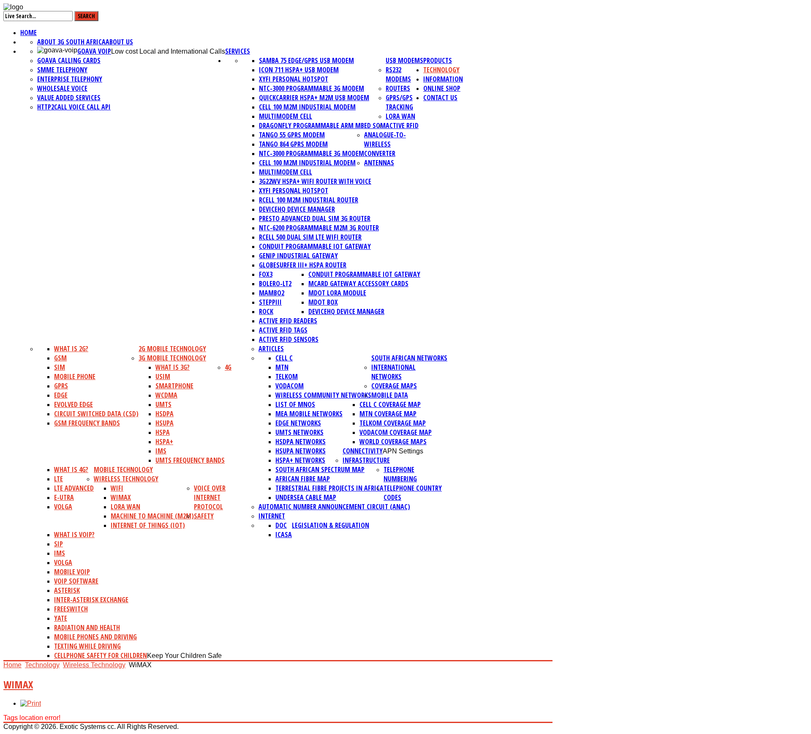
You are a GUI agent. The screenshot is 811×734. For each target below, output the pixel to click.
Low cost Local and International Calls (168, 51)
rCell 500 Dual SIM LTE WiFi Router (310, 237)
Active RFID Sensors (288, 339)
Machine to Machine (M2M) (152, 516)
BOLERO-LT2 (275, 283)
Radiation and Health (87, 627)
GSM (60, 358)
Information (443, 79)
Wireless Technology (126, 478)
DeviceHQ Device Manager (297, 209)
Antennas (379, 162)
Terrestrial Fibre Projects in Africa (329, 488)
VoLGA (63, 506)
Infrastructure (366, 460)
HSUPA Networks (300, 451)
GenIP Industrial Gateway (298, 255)
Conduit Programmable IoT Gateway (315, 246)
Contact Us (440, 97)
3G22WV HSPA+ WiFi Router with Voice (315, 181)
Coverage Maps (394, 385)
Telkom (286, 376)
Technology (441, 69)
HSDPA (164, 413)
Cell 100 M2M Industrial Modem (307, 107)
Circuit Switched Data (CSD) (96, 413)
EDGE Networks (298, 423)
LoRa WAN (400, 116)
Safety (204, 516)
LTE (58, 478)
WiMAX (121, 497)
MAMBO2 (271, 292)
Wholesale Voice (62, 88)
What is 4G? (71, 469)
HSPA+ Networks (300, 460)
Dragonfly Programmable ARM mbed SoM (322, 125)
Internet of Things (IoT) (148, 525)
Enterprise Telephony (69, 79)
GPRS (61, 385)
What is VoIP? (74, 534)
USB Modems (404, 60)
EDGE (61, 395)
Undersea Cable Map (305, 497)
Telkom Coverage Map (392, 423)
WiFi (117, 488)
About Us (119, 41)
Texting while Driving (87, 646)
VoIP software (76, 581)
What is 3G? (172, 367)
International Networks (393, 372)
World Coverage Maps (393, 441)
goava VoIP (94, 51)
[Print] (30, 703)
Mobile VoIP (72, 571)
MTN (281, 367)
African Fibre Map (302, 478)
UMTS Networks (299, 432)
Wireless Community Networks (323, 395)
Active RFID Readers (288, 320)
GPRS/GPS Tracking (399, 102)
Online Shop (441, 88)
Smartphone (174, 385)
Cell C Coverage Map (390, 404)
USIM (162, 376)
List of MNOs (295, 404)
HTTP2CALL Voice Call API (74, 107)
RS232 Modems (398, 74)
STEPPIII (270, 302)
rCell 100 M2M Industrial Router (308, 200)
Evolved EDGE (73, 404)
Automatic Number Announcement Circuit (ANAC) (334, 506)
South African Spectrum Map (320, 469)
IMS (160, 451)
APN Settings (403, 451)
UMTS (163, 404)
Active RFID (402, 125)
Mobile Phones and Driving (95, 636)
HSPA (162, 432)
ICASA (283, 534)
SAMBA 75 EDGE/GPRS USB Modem (306, 60)
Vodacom (289, 385)
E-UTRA (64, 497)
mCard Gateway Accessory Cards (358, 283)
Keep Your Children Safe (184, 655)
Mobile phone (74, 376)
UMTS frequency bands (190, 460)
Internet (272, 516)
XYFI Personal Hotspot (293, 79)
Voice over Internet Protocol (210, 497)
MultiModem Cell (285, 116)
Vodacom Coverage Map (395, 432)
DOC (281, 525)
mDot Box (323, 302)
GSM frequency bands (87, 423)
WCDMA (166, 395)
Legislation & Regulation (330, 525)
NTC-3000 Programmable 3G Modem (311, 88)
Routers (398, 88)
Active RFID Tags (283, 330)
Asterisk (67, 590)
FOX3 (265, 274)
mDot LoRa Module (337, 292)
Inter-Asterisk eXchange (91, 599)
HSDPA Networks (300, 441)
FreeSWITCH (71, 609)
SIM (59, 367)
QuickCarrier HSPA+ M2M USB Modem (314, 97)
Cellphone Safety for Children (100, 655)
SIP (58, 543)
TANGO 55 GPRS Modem (292, 134)
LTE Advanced (74, 488)
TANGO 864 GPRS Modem (293, 144)
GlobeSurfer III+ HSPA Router (302, 265)
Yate (60, 618)
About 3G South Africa (71, 41)
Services (237, 51)
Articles (271, 348)
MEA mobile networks (309, 413)
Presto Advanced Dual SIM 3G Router (314, 218)
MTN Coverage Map (387, 413)
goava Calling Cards (69, 60)
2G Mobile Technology (172, 348)
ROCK (266, 311)
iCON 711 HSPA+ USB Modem (299, 69)
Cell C (284, 358)
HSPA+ (164, 441)
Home (28, 32)
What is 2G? (71, 348)
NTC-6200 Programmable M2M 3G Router (319, 227)
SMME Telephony (62, 69)
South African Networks (409, 358)
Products (437, 60)
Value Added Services (69, 97)
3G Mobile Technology (172, 358)
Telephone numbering (400, 474)
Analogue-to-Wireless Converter (385, 144)
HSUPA (164, 423)
